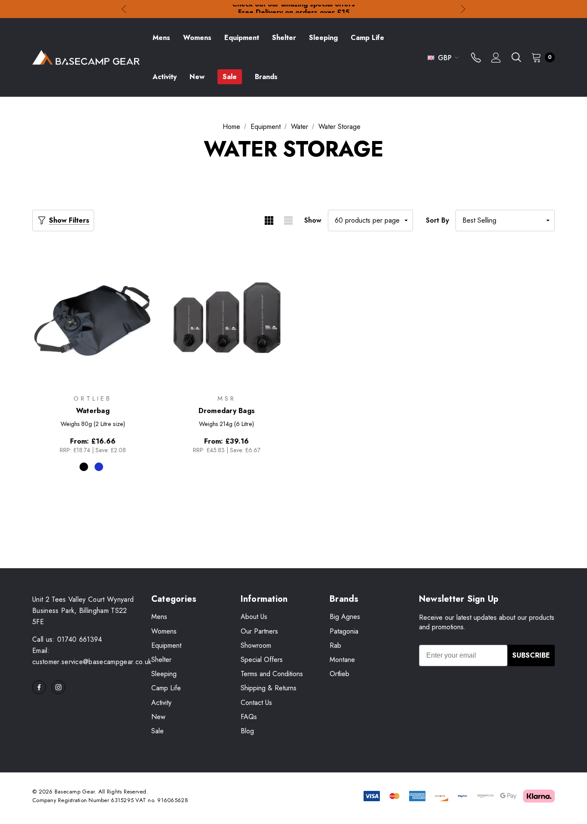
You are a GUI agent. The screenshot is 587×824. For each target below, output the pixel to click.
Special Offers (262, 660)
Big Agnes (345, 617)
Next (463, 9)
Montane (342, 660)
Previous (123, 9)
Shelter (161, 660)
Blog (247, 731)
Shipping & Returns (269, 688)
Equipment (166, 645)
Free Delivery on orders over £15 (293, 9)
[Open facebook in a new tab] (39, 687)
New (158, 717)
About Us (254, 617)
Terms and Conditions (272, 674)
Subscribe (531, 655)
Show (312, 220)
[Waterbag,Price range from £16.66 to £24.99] (92, 318)
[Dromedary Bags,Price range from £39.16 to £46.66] (226, 318)
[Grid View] (268, 220)
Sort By (437, 220)
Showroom (256, 645)
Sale (157, 731)
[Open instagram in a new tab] (58, 687)
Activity (161, 703)
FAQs (249, 717)
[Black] (84, 467)
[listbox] (505, 220)
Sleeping (164, 674)
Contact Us (256, 703)
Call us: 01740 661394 (67, 639)
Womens (164, 631)
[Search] (516, 57)
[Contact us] (476, 58)
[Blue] (99, 467)
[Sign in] (496, 58)
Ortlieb (339, 674)
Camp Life (166, 688)
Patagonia (344, 631)
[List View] (288, 220)
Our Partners (259, 631)
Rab (335, 645)
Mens (159, 617)
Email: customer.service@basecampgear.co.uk (91, 656)
